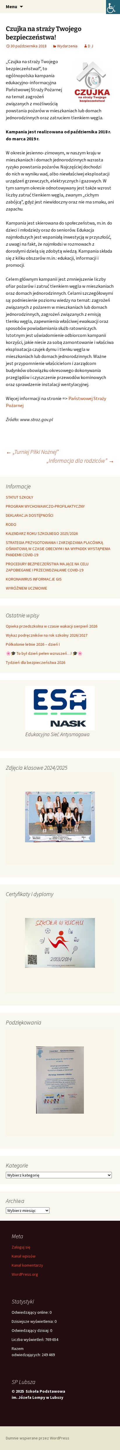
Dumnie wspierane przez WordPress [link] (37, 1438)
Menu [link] (11, 6)
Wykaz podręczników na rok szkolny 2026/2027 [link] (46, 635)
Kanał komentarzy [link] (27, 1265)
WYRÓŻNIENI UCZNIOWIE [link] (26, 588)
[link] (113, 7)
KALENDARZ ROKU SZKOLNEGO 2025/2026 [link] (42, 533)
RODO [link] (11, 524)
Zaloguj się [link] (21, 1247)
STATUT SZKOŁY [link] (19, 497)
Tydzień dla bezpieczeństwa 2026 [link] (35, 662)
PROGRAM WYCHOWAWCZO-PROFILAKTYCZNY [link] (45, 506)
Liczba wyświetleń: (28, 1339)
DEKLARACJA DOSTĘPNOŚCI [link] (29, 515)
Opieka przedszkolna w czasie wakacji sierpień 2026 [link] (51, 626)
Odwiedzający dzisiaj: (31, 1330)
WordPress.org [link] (25, 1274)
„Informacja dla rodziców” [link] (80, 460)
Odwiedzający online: (31, 1312)
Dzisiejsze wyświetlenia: (33, 1321)
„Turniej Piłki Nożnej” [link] (32, 451)
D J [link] (90, 46)
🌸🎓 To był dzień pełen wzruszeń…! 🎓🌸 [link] (44, 653)
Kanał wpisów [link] (24, 1256)
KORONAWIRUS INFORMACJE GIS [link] (34, 579)
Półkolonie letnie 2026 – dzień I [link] (33, 644)
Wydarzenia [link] (67, 46)
